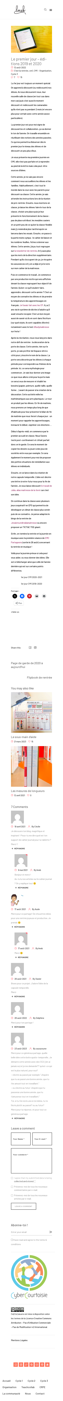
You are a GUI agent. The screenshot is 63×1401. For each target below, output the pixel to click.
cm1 (31, 70)
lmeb (39, 870)
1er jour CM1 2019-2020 (31, 583)
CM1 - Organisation (42, 70)
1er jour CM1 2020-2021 (31, 577)
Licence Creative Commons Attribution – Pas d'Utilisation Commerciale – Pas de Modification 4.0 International (31, 1322)
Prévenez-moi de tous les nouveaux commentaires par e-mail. (30, 1188)
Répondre (19, 848)
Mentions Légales (19, 1340)
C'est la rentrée (21, 70)
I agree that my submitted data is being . (33, 1180)
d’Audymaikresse (41, 327)
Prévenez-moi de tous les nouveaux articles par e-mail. (30, 1197)
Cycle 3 (14, 74)
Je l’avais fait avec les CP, (32, 305)
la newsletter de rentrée (25, 250)
